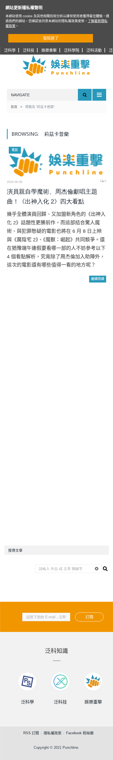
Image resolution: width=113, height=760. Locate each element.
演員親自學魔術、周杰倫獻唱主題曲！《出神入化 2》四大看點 (52, 196)
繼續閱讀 (97, 279)
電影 (15, 150)
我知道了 (50, 38)
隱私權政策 (52, 733)
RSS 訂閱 (31, 733)
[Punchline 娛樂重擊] (56, 66)
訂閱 (89, 617)
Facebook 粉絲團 (80, 733)
